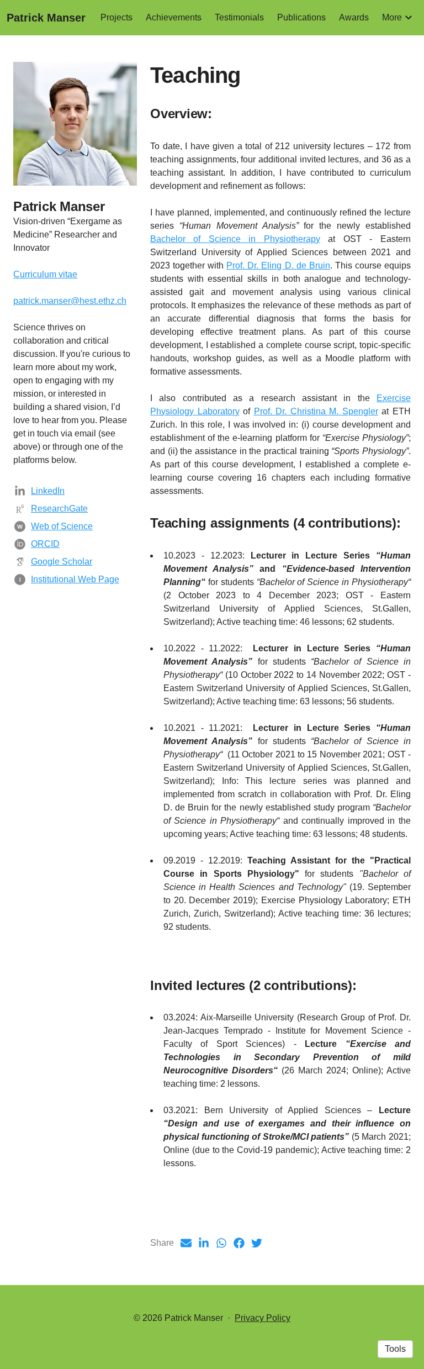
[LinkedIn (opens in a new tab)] (203, 1243)
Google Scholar (61, 561)
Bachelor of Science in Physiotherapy (235, 239)
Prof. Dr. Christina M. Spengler (316, 411)
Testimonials (239, 17)
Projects (116, 17)
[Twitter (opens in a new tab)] (256, 1243)
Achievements (174, 17)
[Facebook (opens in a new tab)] (239, 1243)
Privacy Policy (262, 1318)
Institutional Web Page (75, 579)
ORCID (45, 544)
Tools (395, 1349)
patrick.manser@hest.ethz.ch (69, 301)
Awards (354, 17)
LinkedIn (48, 491)
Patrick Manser (46, 18)
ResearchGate (59, 508)
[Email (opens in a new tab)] (186, 1243)
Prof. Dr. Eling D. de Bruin (278, 265)
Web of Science (62, 526)
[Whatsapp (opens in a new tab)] (221, 1243)
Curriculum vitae (45, 274)
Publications (301, 17)
